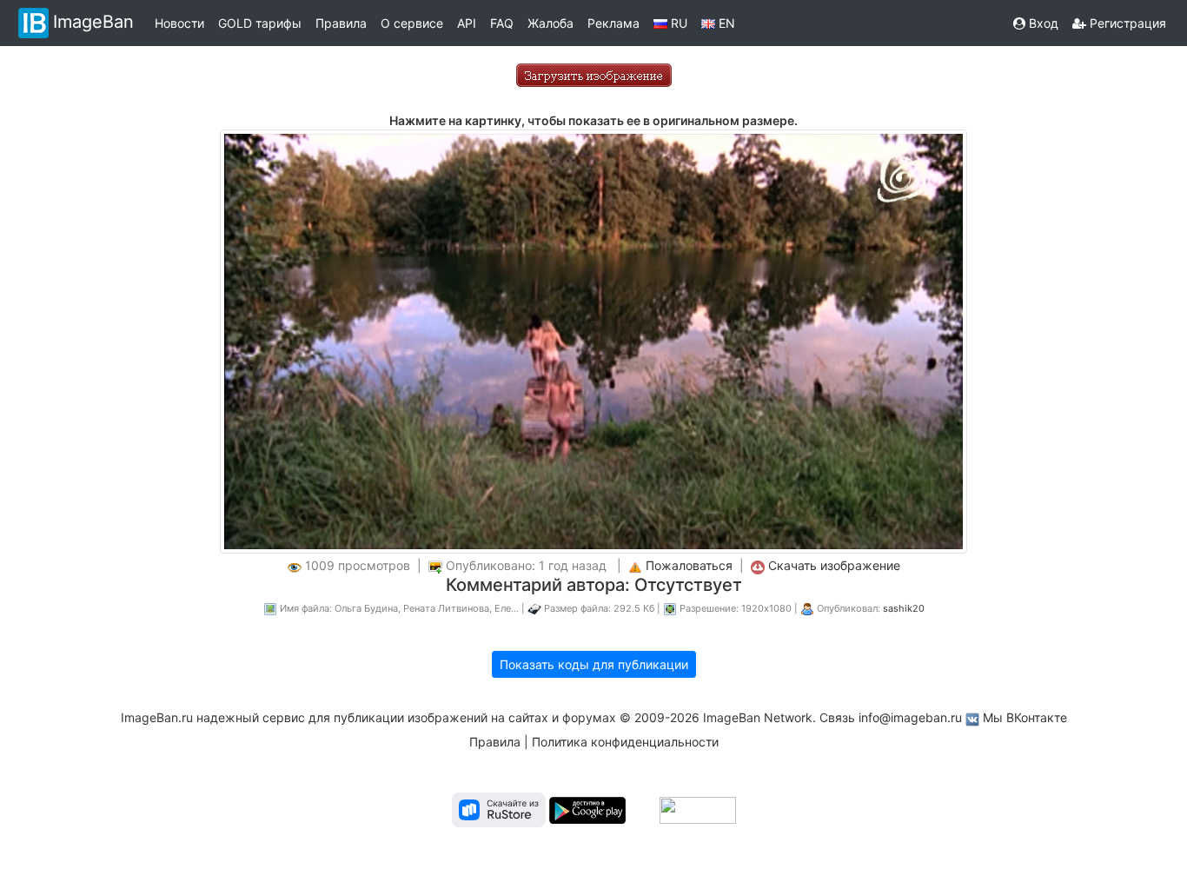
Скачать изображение (834, 565)
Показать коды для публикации (594, 664)
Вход (1041, 23)
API (466, 23)
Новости (179, 23)
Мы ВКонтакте (1025, 717)
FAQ (502, 23)
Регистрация (1126, 23)
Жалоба (550, 23)
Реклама (613, 23)
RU (677, 23)
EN (725, 23)
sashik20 (904, 608)
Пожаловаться (689, 565)
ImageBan (93, 21)
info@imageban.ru (910, 717)
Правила (341, 23)
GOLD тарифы (260, 23)
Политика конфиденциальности (625, 741)
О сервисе (412, 23)
